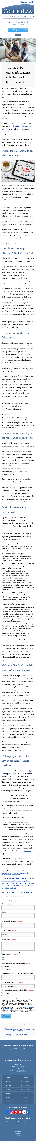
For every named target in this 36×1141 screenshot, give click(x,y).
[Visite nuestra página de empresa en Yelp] (24, 1112)
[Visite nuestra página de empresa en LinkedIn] (28, 1112)
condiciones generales (8, 1009)
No (4, 960)
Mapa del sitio (18, 1131)
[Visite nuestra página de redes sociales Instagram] (12, 1112)
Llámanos (27, 851)
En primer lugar (6, 904)
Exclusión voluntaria (9, 996)
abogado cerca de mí (9, 888)
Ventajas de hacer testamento (16, 1035)
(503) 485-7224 (19, 29)
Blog (13, 892)
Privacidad (18, 1133)
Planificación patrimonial (17, 878)
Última (4, 912)
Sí (4, 957)
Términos (18, 1135)
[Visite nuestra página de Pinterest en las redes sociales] (16, 1112)
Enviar (6, 1016)
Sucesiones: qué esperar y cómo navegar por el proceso (19, 1030)
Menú (18, 35)
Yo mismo (6, 966)
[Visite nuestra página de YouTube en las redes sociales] (20, 1112)
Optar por (6, 993)
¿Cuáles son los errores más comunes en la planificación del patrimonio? (14, 874)
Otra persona (7, 969)
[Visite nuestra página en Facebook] (8, 1112)
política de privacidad (28, 1007)
